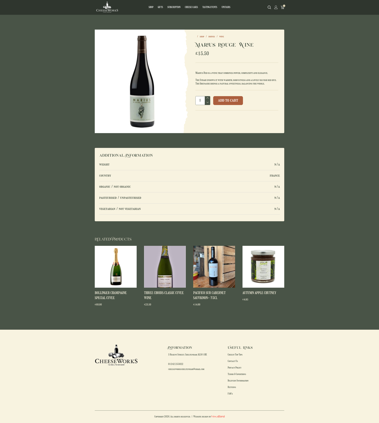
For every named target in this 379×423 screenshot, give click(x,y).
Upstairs (226, 7)
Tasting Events (209, 7)
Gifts (160, 7)
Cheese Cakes (191, 7)
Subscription (173, 7)
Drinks (211, 36)
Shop (151, 7)
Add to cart (228, 100)
